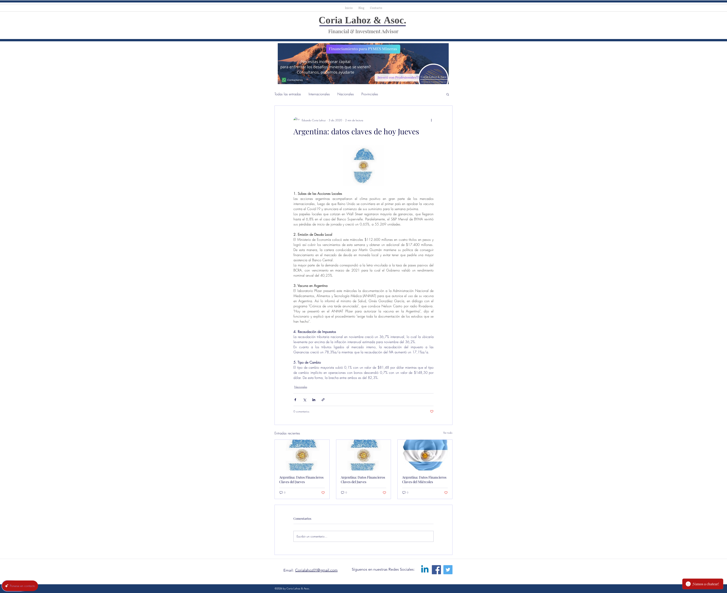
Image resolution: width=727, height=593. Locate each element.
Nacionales (345, 94)
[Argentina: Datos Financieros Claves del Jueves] (302, 455)
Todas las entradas (288, 94)
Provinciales (369, 94)
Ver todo (447, 432)
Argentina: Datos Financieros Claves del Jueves (301, 479)
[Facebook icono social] (436, 569)
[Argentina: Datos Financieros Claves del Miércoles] (425, 455)
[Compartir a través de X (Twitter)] (304, 399)
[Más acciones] (431, 120)
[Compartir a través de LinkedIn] (314, 399)
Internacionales (319, 94)
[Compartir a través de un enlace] (323, 399)
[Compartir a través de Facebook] (295, 399)
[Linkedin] (424, 569)
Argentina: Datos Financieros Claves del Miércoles (424, 479)
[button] (447, 94)
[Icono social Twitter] (447, 569)
